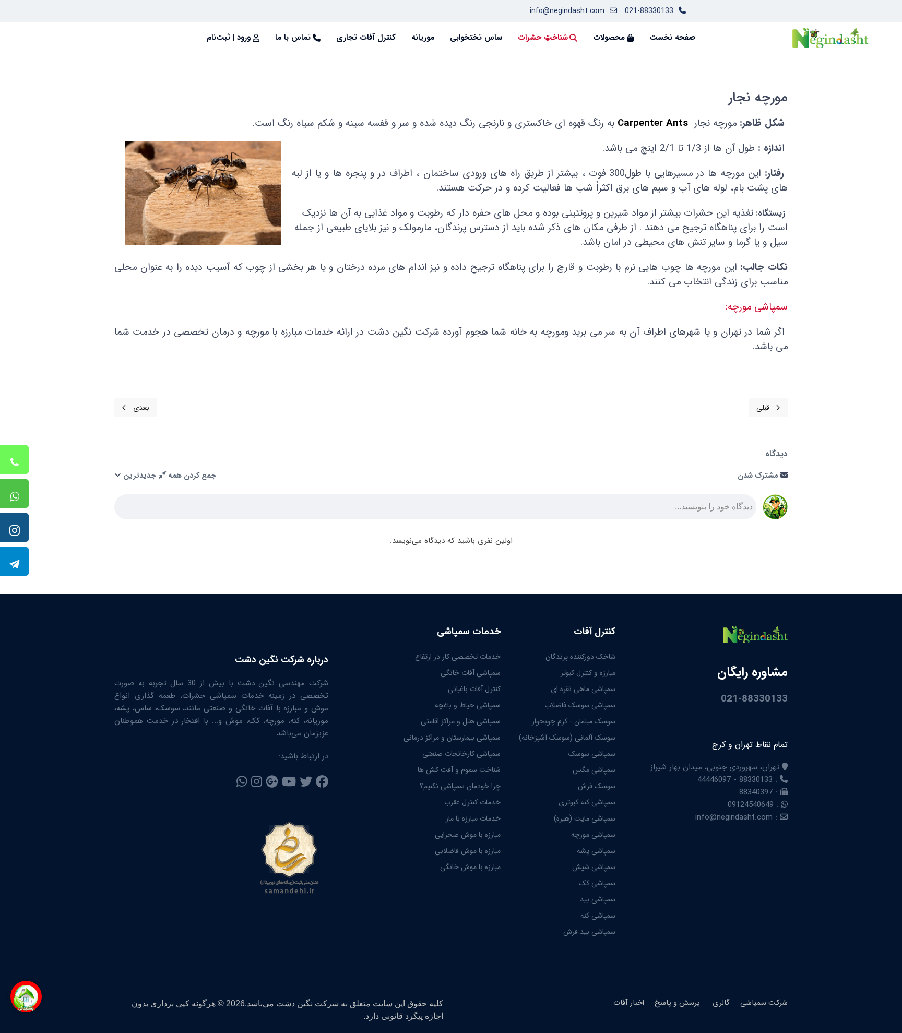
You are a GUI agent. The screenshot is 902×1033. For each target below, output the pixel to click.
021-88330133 (649, 11)
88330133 (756, 780)
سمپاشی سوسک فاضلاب (579, 705)
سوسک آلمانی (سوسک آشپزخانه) (567, 737)
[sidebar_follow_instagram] (14, 527)
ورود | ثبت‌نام (229, 37)
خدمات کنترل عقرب (472, 802)
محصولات (609, 37)
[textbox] (435, 510)
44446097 (714, 780)
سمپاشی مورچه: (757, 307)
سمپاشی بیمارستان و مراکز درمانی (452, 737)
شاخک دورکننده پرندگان (580, 656)
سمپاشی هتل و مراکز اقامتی (461, 721)
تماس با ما (293, 37)
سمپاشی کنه (597, 915)
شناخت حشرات (543, 37)
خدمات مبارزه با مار (473, 818)
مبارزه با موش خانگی (470, 867)
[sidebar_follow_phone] (14, 459)
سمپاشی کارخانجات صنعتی (461, 753)
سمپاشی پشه (596, 851)
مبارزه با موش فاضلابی (468, 851)
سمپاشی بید (597, 899)
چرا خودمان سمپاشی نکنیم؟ (460, 786)
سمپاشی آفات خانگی (471, 673)
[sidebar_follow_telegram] (14, 561)
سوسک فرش (596, 786)
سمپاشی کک (597, 883)
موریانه (422, 37)
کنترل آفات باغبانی (474, 689)
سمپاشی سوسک (591, 753)
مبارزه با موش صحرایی (468, 834)
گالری (720, 1003)
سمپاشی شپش (593, 867)
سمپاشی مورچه (593, 834)
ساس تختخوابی (476, 37)
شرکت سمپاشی (764, 1003)
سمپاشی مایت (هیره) (584, 818)
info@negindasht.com (567, 11)
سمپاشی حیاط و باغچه (468, 705)
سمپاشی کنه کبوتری (587, 802)
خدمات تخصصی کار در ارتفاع (458, 656)
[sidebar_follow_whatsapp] (14, 493)
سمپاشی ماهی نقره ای (583, 689)
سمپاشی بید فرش (589, 931)
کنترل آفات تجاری (366, 37)
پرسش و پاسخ (677, 1003)
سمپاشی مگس (594, 770)
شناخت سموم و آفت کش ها (459, 770)
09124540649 (751, 805)
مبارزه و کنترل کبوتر (588, 673)
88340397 (756, 792)
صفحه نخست (672, 37)
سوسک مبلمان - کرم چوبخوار (573, 721)
